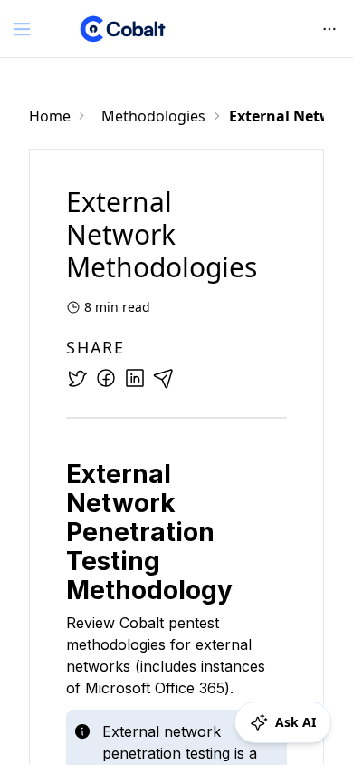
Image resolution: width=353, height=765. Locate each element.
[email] (164, 378)
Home (50, 116)
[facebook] (106, 378)
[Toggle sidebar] (21, 29)
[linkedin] (135, 378)
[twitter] (77, 378)
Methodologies (153, 116)
